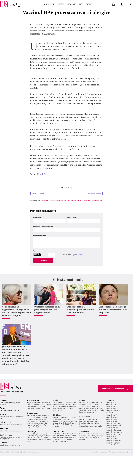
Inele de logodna (70, 406)
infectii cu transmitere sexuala (87, 200)
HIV (66, 425)
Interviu (89, 434)
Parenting (82, 425)
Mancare (82, 403)
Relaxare (75, 434)
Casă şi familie (85, 417)
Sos (101, 403)
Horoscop (71, 4)
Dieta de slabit (71, 438)
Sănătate (57, 415)
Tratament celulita (36, 440)
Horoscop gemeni (112, 419)
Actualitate (84, 431)
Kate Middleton (43, 415)
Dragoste (30, 403)
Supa (90, 404)
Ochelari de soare (66, 408)
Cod (34, 251)
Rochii (32, 434)
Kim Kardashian (32, 417)
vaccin (46, 200)
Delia (28, 423)
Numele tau (38, 217)
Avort (55, 425)
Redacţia (124, 452)
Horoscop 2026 (111, 403)
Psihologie (72, 417)
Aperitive (82, 408)
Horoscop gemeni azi (113, 423)
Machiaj (35, 436)
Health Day (42, 174)
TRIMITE (43, 260)
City (81, 4)
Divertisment (32, 413)
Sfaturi (3, 414)
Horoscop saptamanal (113, 444)
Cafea (86, 404)
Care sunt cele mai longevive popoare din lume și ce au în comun (80, 309)
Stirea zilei (96, 434)
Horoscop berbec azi (113, 442)
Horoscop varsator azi (113, 434)
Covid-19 (96, 438)
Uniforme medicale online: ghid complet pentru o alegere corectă (48, 309)
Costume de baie (65, 405)
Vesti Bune (89, 438)
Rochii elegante (58, 406)
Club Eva (3, 400)
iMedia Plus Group (19, 452)
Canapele (95, 421)
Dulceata (96, 404)
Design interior (93, 423)
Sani (39, 436)
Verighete (56, 408)
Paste (88, 403)
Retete (60, 4)
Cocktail (88, 406)
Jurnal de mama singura (95, 425)
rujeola (99, 200)
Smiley (40, 421)
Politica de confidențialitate (99, 452)
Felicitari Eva (5, 422)
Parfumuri (43, 434)
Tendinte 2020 (58, 410)
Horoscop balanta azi (113, 440)
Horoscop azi (110, 406)
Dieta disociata (58, 440)
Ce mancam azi (89, 412)
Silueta (66, 440)
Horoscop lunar (111, 414)
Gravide (82, 427)
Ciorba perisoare (85, 410)
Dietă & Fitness (59, 431)
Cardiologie (63, 423)
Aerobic (67, 436)
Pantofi (74, 405)
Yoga (54, 436)
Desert (88, 408)
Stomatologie (66, 419)
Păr (28, 434)
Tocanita (82, 406)
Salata (81, 404)
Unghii (36, 434)
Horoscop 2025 (111, 404)
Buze (34, 438)
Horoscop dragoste (112, 408)
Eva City (3, 443)
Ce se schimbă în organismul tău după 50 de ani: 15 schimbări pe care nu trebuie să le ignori (16, 311)
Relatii (29, 404)
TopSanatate (67, 187)
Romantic (36, 403)
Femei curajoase (91, 427)
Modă (55, 400)
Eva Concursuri (6, 435)
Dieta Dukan (67, 434)
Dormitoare (83, 423)
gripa (50, 200)
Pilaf (100, 408)
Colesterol (56, 421)
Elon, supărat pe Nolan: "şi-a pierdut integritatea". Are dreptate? (113, 309)
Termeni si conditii (114, 452)
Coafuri (29, 436)
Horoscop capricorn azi (114, 429)
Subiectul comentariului (43, 226)
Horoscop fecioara (112, 418)
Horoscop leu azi (111, 438)
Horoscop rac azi (111, 421)
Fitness (59, 434)
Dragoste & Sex (33, 400)
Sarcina (55, 417)
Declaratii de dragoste (42, 408)
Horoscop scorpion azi (113, 431)
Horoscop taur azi (112, 427)
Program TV (42, 425)
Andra (45, 421)
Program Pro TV (32, 427)
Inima (66, 417)
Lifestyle (50, 4)
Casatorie (44, 404)
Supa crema (96, 406)
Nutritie (63, 438)
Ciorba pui (95, 410)
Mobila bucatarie (85, 419)
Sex (49, 404)
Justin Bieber (43, 423)
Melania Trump (32, 425)
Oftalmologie (71, 423)
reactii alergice (61, 200)
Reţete (82, 400)
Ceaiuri (61, 417)
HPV (54, 200)
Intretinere (60, 436)
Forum (89, 4)
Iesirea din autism (89, 436)
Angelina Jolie (38, 419)
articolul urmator (94, 193)
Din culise (82, 434)
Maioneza (94, 408)
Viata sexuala (45, 403)
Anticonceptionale (67, 421)
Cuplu (34, 404)
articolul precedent (39, 193)
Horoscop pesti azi (112, 436)
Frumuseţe (31, 431)
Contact (131, 452)
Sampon (29, 438)
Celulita (39, 438)
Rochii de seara (63, 403)
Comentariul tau (40, 235)
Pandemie (82, 440)
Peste (97, 403)
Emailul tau (72, 217)
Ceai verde (61, 425)
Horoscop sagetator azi (114, 433)
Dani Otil (34, 421)
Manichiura (46, 436)
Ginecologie (57, 419)
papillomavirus (71, 200)
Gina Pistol (34, 423)
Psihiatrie (56, 427)
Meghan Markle (32, 415)
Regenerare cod (77, 255)
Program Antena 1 (44, 427)
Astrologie (109, 412)
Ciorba (93, 403)
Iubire (38, 404)
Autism (99, 427)
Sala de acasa (66, 441)
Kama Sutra (31, 406)
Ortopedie (71, 425)
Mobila (89, 421)
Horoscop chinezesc (113, 410)
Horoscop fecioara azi (113, 425)
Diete (55, 434)
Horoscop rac (110, 416)
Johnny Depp (42, 417)
